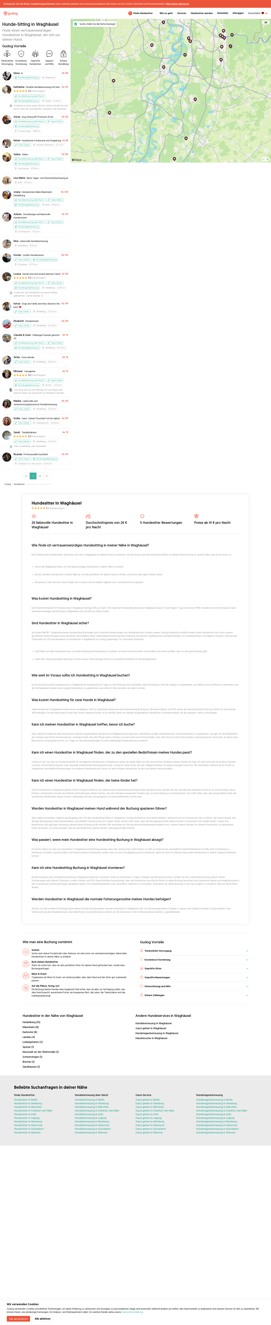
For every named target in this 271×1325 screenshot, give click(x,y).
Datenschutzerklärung (132, 1312)
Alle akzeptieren (18, 1318)
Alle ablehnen (43, 1318)
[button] (194, 951)
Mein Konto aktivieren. (177, 3)
